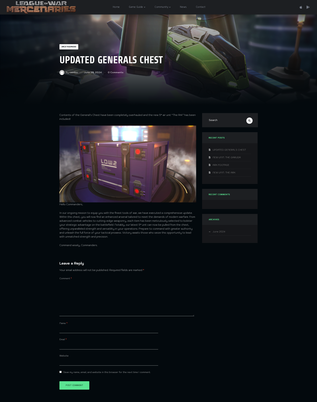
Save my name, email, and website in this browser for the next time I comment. (107, 372)
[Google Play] (308, 6)
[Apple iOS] (301, 6)
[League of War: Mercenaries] (41, 7)
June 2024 (219, 231)
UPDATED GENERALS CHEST (229, 149)
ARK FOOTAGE (221, 165)
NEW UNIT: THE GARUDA (227, 157)
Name (63, 323)
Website (64, 355)
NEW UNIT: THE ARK (224, 172)
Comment (65, 278)
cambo (74, 72)
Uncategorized (68, 46)
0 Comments (115, 72)
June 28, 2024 (93, 72)
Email (63, 339)
